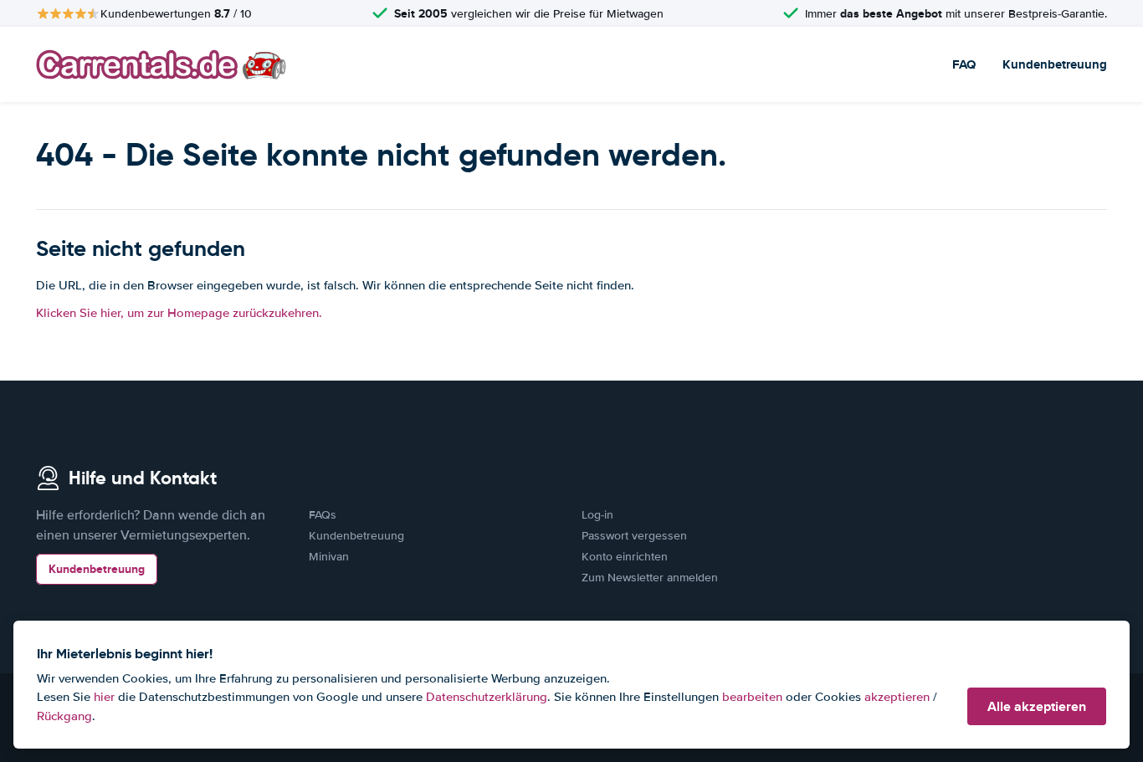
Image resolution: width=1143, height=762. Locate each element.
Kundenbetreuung (1054, 64)
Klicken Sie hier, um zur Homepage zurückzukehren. (179, 312)
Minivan (329, 557)
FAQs (322, 515)
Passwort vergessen (634, 536)
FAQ (964, 64)
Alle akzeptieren (1036, 706)
